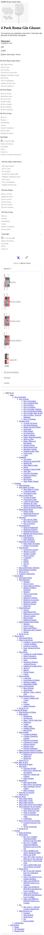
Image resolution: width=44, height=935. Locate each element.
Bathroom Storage (29, 620)
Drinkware (27, 722)
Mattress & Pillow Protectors (29, 589)
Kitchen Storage (29, 744)
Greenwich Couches (30, 550)
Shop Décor (23, 652)
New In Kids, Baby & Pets (33, 413)
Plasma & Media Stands (32, 505)
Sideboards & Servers (31, 513)
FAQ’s (3, 149)
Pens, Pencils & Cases (31, 811)
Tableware (27, 756)
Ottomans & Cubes (30, 503)
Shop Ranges (23, 548)
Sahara (25, 560)
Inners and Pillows (30, 628)
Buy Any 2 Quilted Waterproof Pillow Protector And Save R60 (32, 839)
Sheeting (26, 582)
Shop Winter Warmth (30, 481)
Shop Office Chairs (26, 801)
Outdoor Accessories (30, 546)
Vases (25, 660)
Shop (12, 395)
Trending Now (24, 421)
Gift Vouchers (5, 70)
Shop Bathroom (24, 608)
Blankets (26, 592)
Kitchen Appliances (30, 748)
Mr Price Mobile (6, 107)
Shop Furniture (24, 485)
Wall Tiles (27, 471)
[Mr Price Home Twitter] (18, 258)
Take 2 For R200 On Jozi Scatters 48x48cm (32, 878)
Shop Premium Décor (26, 696)
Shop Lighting (24, 676)
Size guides (4, 146)
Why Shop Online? (7, 64)
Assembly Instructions (27, 574)
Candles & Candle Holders (33, 654)
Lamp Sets (27, 678)
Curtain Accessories (30, 646)
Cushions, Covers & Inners (33, 642)
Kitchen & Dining (20, 710)
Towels (26, 610)
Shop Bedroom (24, 525)
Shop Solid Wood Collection (29, 568)
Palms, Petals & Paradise (32, 437)
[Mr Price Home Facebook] (16, 258)
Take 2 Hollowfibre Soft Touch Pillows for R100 (32, 866)
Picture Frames (28, 672)
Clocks (25, 674)
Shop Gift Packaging (26, 686)
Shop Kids (23, 766)
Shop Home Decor (25, 638)
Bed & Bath (18, 576)
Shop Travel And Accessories (29, 821)
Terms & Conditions (7, 86)
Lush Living (27, 453)
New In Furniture (29, 401)
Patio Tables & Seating (31, 544)
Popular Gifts (19, 931)
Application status (6, 96)
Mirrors (26, 670)
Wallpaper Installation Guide (10, 75)
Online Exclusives (29, 475)
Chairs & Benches (29, 515)
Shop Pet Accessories (26, 792)
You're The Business (7, 81)
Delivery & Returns (7, 144)
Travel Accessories (30, 827)
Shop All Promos (25, 833)
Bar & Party (27, 730)
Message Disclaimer (7, 133)
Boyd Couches (28, 556)
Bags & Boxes (28, 688)
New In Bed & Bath (30, 403)
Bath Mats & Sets (29, 612)
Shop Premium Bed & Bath (29, 622)
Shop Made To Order (26, 487)
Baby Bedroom (28, 540)
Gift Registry (19, 923)
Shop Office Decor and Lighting (30, 805)
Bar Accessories (29, 523)
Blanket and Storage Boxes (33, 534)
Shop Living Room (26, 495)
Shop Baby (23, 780)
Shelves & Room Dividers (32, 507)
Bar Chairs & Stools (30, 521)
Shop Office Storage (26, 803)
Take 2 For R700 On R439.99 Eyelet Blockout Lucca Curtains (32, 895)
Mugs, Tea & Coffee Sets (32, 720)
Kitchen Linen (28, 746)
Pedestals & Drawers (30, 532)
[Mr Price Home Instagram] (21, 258)
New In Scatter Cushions (32, 409)
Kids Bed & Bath (29, 768)
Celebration (27, 819)
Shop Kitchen (24, 732)
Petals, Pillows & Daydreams (29, 442)
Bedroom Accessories (31, 600)
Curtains (26, 704)
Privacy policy (5, 130)
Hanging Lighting (29, 682)
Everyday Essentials (30, 473)
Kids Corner (4, 78)
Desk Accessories (29, 813)
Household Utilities (30, 684)
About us (3, 117)
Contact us (4, 152)
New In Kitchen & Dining (32, 411)
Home (16, 927)
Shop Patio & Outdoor (27, 542)
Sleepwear (27, 606)
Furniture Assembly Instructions (11, 154)
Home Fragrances (29, 656)
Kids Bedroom (28, 538)
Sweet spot (27, 429)
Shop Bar (22, 517)
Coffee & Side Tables (31, 501)
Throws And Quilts (30, 594)
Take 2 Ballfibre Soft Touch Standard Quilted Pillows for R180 (32, 853)
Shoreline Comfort (30, 449)
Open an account (6, 93)
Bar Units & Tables (30, 519)
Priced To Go (24, 572)
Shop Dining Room (26, 509)
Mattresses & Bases (30, 530)
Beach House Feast (30, 447)
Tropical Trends (29, 445)
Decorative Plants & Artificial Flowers (30, 663)
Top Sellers (27, 459)
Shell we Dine (28, 439)
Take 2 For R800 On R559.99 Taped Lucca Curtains (31, 901)
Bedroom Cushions (30, 598)
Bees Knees (27, 479)
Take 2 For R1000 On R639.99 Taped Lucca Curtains (31, 883)
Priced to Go (23, 829)
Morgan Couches (29, 552)
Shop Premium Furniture (28, 570)
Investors (3, 120)
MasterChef (27, 463)
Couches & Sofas (29, 491)
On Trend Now (28, 433)
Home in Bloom (29, 435)
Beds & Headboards (30, 528)
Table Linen (27, 726)
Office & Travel (20, 796)
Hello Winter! (28, 431)
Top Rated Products (30, 425)
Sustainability (5, 122)
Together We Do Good (8, 83)
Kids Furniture (28, 778)
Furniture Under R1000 (31, 469)
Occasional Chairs (29, 493)
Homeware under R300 (31, 461)
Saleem (26, 562)
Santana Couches (29, 554)
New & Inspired (20, 397)
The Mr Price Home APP (9, 72)
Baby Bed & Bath (29, 782)
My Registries (19, 929)
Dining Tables (28, 511)
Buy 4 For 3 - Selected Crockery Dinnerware (31, 908)
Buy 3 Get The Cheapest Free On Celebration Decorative (32, 873)
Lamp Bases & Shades (31, 680)
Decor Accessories (30, 658)
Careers (3, 125)
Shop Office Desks (25, 799)
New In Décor (28, 405)
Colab (25, 455)
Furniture (17, 483)
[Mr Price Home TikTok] (26, 258)
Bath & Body (28, 618)
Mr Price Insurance (7, 110)
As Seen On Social (30, 423)
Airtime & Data (6, 101)
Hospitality (27, 477)
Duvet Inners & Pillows (31, 586)
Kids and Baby (28, 921)
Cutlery (26, 724)
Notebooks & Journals (31, 809)
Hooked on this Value (31, 451)
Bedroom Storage (29, 604)
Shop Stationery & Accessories (30, 807)
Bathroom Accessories (31, 614)
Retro (25, 566)
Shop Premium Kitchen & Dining (31, 752)
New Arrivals (24, 399)
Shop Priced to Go (25, 911)
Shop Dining (23, 714)
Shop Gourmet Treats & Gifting (30, 750)
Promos (17, 831)
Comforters (27, 596)
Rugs (25, 702)
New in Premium (29, 419)
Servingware (27, 718)
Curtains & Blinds (29, 644)
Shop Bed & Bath (25, 578)
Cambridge (27, 558)
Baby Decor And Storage (32, 784)
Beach (25, 467)
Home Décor (19, 636)
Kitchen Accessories (30, 740)
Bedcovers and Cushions (32, 630)
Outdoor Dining (29, 728)
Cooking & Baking (30, 734)
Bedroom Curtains (30, 602)
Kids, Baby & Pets (21, 762)
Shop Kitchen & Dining (27, 712)
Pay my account (6, 99)
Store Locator (5, 67)
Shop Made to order (30, 465)
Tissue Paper (27, 690)
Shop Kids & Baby (26, 536)
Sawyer (26, 564)
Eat (20, 905)
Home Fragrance (29, 706)
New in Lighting (29, 407)
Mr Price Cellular (6, 104)
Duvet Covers (28, 584)
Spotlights (22, 457)
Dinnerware (27, 716)
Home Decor (23, 869)
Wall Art (26, 668)
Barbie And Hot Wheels (32, 427)
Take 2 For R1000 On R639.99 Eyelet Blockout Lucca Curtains (32, 889)
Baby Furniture (28, 790)
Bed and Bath (28, 915)
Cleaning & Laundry (30, 742)
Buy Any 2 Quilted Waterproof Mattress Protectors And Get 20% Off (32, 846)
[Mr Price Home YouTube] (23, 258)
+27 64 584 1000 (8, 141)
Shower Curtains (29, 616)
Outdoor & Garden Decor (32, 666)
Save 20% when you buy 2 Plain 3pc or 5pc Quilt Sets (33, 858)
